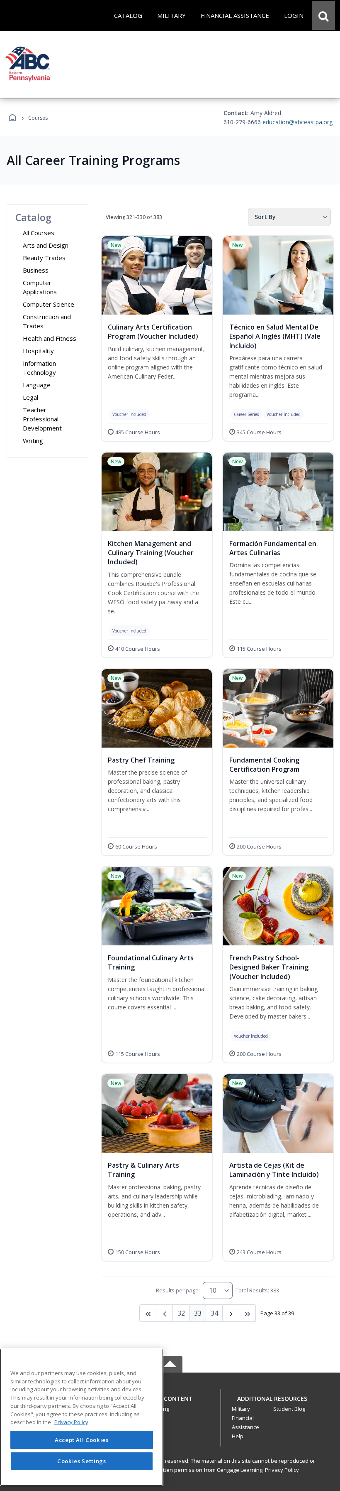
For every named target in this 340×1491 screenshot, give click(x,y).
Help (237, 1436)
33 (198, 1313)
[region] (81, 1417)
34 (214, 1313)
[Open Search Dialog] (323, 15)
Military (241, 1408)
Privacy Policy (282, 1470)
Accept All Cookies (82, 1440)
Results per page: (178, 1290)
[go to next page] (164, 1313)
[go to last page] (148, 1313)
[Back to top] (170, 1403)
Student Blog (289, 1408)
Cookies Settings (81, 1461)
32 (181, 1313)
